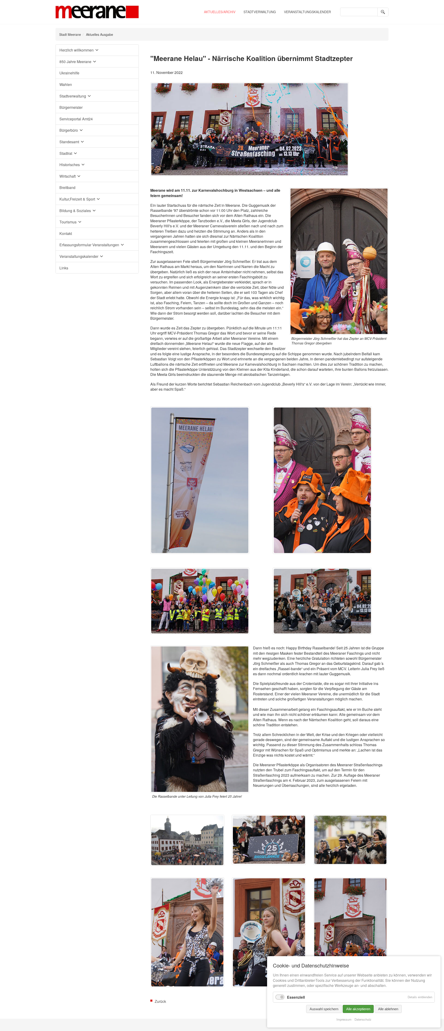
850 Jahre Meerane (75, 61)
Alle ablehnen (388, 1009)
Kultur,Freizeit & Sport (77, 199)
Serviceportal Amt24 (76, 119)
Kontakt (65, 233)
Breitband (67, 187)
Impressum (344, 1019)
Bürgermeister (71, 107)
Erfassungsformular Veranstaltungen (89, 244)
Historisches (69, 164)
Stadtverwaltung (260, 11)
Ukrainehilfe (69, 73)
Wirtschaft (67, 176)
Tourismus (68, 222)
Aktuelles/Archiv (219, 11)
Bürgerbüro (68, 130)
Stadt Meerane (70, 34)
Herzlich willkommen (76, 50)
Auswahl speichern (324, 1009)
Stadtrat (65, 153)
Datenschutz (363, 1019)
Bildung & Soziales (75, 210)
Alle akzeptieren (358, 1009)
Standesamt (69, 141)
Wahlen (65, 84)
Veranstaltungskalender (307, 11)
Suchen (382, 12)
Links (63, 268)
